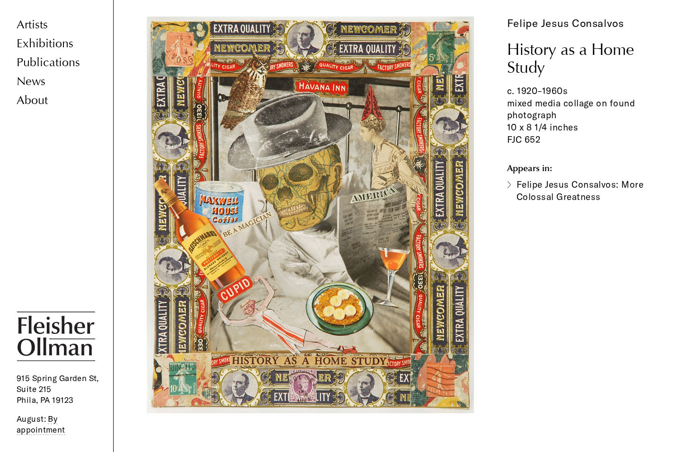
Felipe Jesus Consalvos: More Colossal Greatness (580, 190)
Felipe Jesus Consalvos (565, 23)
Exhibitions (45, 43)
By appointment (41, 424)
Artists (32, 24)
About (32, 100)
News (31, 81)
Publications (48, 62)
